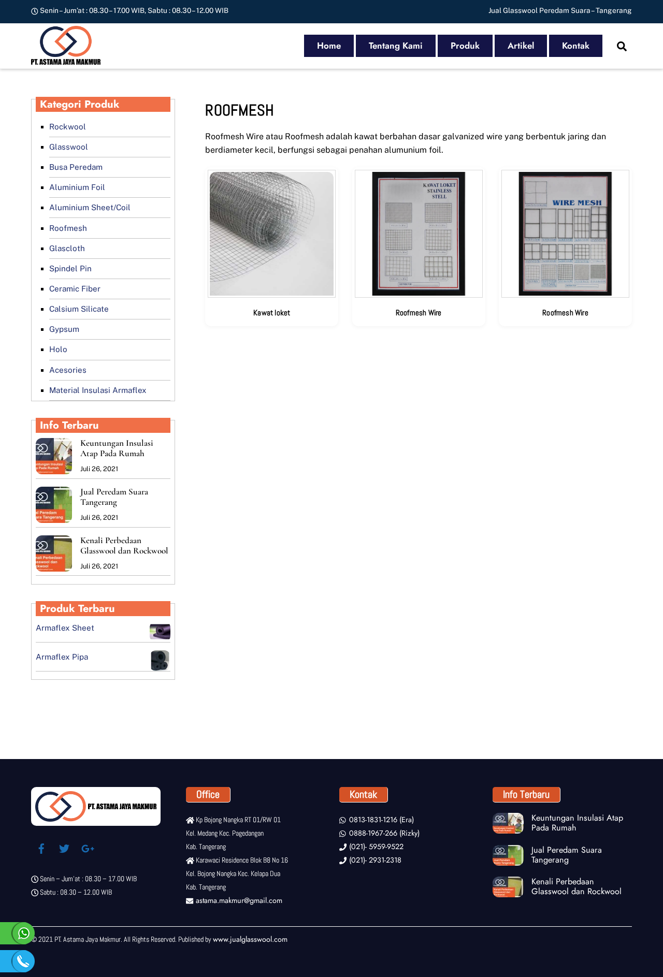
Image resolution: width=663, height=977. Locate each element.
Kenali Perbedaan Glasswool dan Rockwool (124, 545)
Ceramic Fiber (74, 288)
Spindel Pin (70, 268)
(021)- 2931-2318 (374, 860)
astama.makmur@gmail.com (238, 900)
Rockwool (67, 126)
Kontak (575, 45)
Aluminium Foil (77, 187)
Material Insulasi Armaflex (98, 390)
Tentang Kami (396, 45)
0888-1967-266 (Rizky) (383, 833)
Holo (58, 349)
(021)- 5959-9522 (375, 846)
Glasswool (68, 146)
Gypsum (64, 329)
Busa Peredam (76, 167)
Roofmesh (68, 228)
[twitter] (64, 847)
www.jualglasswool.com (250, 939)
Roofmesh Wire (419, 312)
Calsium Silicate (79, 308)
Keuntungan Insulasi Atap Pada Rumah (116, 448)
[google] (87, 847)
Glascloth (67, 248)
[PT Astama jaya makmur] (65, 59)
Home (329, 45)
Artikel (521, 45)
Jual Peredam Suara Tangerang (114, 497)
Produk (465, 45)
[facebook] (41, 847)
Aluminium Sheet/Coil (90, 207)
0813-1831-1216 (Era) (380, 819)
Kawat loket (271, 312)
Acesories (68, 370)
